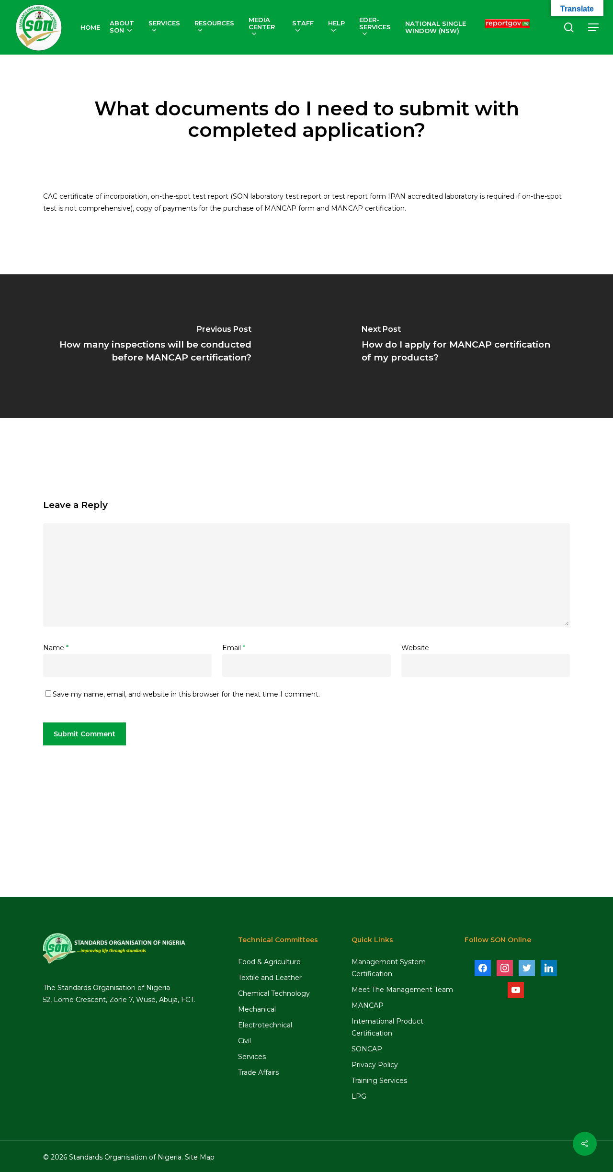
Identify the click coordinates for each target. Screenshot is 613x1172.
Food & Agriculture (269, 962)
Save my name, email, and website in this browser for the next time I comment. (186, 694)
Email (233, 647)
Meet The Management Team (402, 989)
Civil (244, 1041)
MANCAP (368, 1005)
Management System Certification (389, 968)
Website (415, 647)
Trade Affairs (258, 1072)
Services (252, 1056)
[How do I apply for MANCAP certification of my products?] (459, 346)
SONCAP (367, 1049)
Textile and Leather (270, 977)
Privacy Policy (375, 1064)
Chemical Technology (274, 993)
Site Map (200, 1157)
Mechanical (257, 1009)
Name (55, 647)
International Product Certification (387, 1027)
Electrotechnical (265, 1025)
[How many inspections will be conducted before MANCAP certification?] (153, 346)
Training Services (379, 1080)
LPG (359, 1096)
